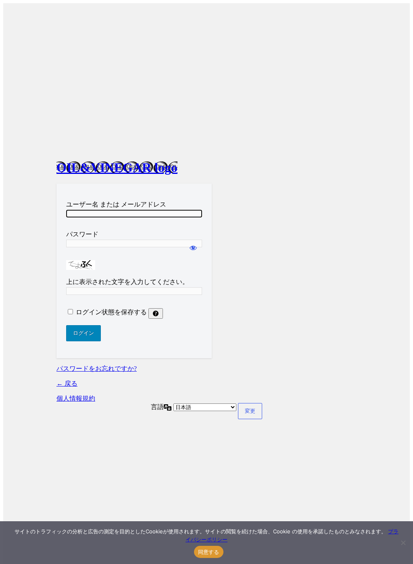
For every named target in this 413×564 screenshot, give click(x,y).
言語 (157, 406)
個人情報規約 (75, 398)
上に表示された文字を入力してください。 (127, 281)
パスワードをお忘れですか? (96, 368)
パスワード (82, 234)
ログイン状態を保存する (111, 312)
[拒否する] (403, 543)
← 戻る (66, 383)
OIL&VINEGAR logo (116, 167)
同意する (208, 552)
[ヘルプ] (155, 313)
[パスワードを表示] (193, 244)
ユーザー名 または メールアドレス (116, 204)
